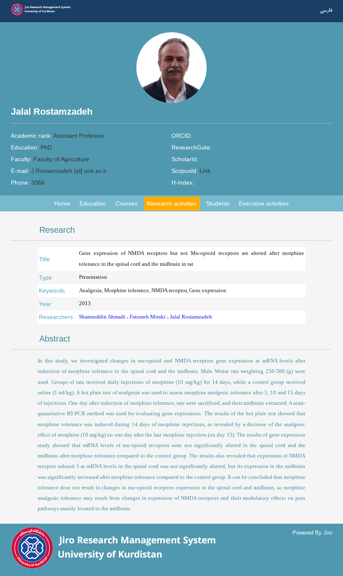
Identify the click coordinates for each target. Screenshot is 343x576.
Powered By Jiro (312, 533)
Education (92, 203)
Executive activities (264, 203)
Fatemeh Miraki (148, 317)
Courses (126, 203)
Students (218, 203)
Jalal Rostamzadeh (191, 317)
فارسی (326, 10)
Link (205, 170)
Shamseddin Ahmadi (103, 317)
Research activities (172, 203)
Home (62, 203)
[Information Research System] (43, 14)
